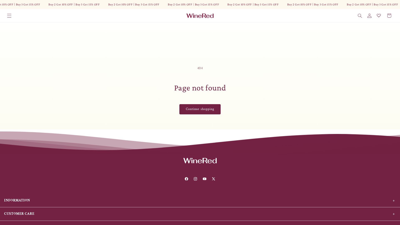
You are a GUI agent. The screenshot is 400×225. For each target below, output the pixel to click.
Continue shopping (200, 109)
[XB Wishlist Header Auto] (378, 15)
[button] (9, 15)
